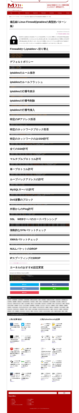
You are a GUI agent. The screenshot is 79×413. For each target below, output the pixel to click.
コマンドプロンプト (41, 307)
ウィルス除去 (27, 303)
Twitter (25, 284)
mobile (9, 311)
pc (13, 311)
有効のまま (19, 301)
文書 (39, 299)
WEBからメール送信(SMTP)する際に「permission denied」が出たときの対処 (46, 327)
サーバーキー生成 (47, 311)
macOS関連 (29, 400)
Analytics (58, 299)
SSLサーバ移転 (10, 305)
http (30, 309)
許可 (53, 303)
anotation (66, 309)
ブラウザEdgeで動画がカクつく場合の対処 (26, 337)
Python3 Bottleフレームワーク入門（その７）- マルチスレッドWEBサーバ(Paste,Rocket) (57, 377)
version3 (56, 307)
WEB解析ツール (64, 299)
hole (40, 301)
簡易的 (47, 307)
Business (27, 13)
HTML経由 (43, 299)
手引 (26, 309)
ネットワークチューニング (24, 307)
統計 (22, 303)
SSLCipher (21, 299)
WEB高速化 (32, 305)
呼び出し (51, 307)
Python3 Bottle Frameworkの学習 (17, 404)
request (22, 309)
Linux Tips (27, 16)
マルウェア (10, 309)
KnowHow (52, 13)
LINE (55, 288)
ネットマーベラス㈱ (15, 16)
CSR (52, 311)
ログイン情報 (35, 309)
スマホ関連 (29, 403)
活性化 (61, 309)
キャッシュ (48, 305)
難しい (32, 303)
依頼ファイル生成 (57, 311)
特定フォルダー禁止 (34, 299)
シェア (55, 284)
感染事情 (65, 305)
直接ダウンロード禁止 (50, 299)
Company (60, 13)
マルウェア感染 (37, 303)
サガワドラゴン (16, 309)
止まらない (44, 303)
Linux (68, 33)
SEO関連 (13, 403)
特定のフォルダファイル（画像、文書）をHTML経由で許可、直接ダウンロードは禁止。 (15, 352)
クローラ (27, 311)
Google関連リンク (31, 404)
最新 (67, 307)
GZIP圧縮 (37, 305)
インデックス (22, 311)
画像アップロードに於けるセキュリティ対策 (45, 337)
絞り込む (67, 303)
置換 (32, 311)
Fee (19, 13)
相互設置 (17, 311)
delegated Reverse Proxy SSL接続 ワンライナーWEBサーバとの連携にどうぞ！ (46, 364)
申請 (66, 311)
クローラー (56, 309)
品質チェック (64, 301)
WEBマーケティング (17, 303)
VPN (30, 307)
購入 (63, 311)
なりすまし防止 (15, 307)
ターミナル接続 (26, 305)
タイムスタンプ (58, 303)
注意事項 (16, 305)
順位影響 (14, 301)
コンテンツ (36, 311)
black (9, 299)
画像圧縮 (53, 305)
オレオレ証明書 (52, 301)
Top (11, 13)
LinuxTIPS (13, 400)
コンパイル (42, 305)
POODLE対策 (27, 299)
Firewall (60, 33)
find (57, 305)
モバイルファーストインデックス (44, 309)
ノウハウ (22, 16)
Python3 (32, 301)
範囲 (63, 303)
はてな (25, 288)
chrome (9, 301)
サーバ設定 (58, 301)
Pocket (25, 292)
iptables (64, 33)
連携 (37, 301)
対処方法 (34, 307)
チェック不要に (62, 307)
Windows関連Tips (30, 399)
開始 (51, 309)
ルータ (21, 305)
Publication (43, 13)
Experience (35, 13)
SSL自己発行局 (45, 301)
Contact (67, 13)
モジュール (10, 303)
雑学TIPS (13, 399)
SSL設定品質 (15, 299)
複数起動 (61, 305)
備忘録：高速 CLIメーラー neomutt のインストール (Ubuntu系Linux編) (15, 377)
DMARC (9, 307)
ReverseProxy (26, 301)
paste (41, 311)
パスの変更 (49, 303)
